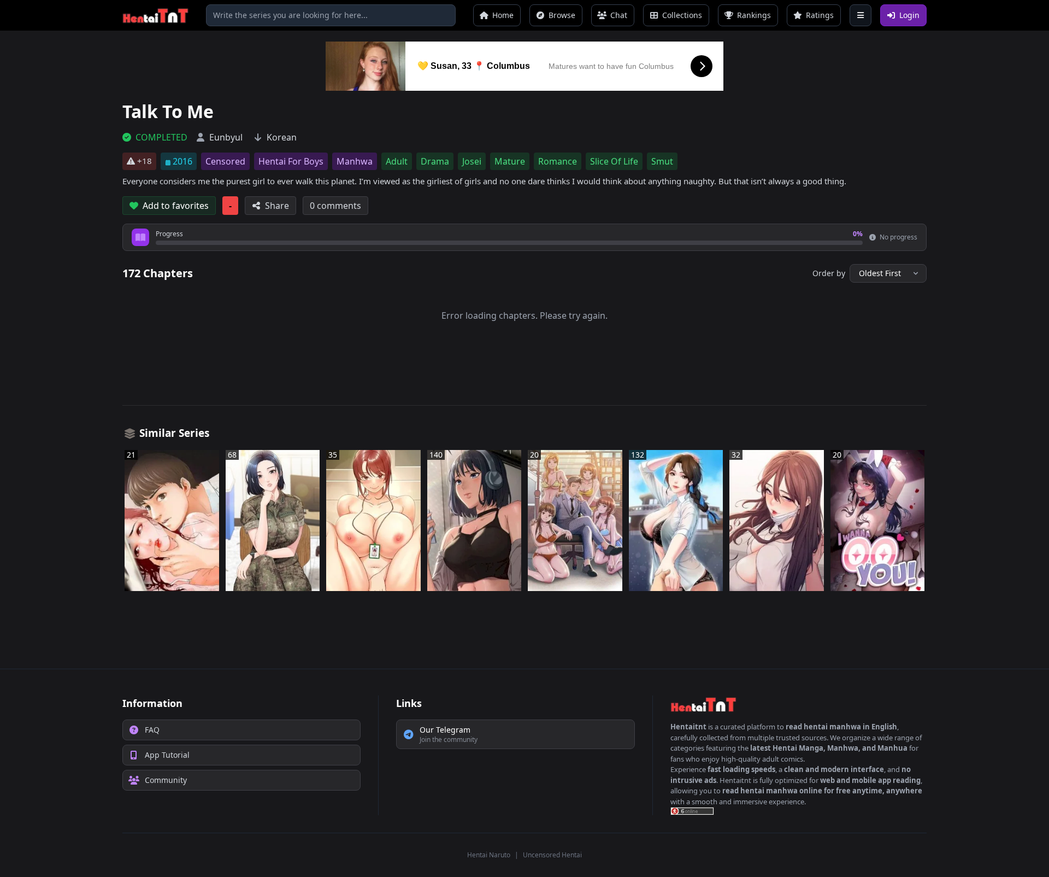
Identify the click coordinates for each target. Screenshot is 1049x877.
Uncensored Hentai (552, 855)
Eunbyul (226, 137)
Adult (397, 161)
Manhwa (355, 161)
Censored (225, 161)
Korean (282, 137)
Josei (471, 161)
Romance (557, 161)
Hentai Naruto (488, 855)
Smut (662, 161)
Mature (509, 161)
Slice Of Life (614, 161)
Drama (435, 161)
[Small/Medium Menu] (860, 15)
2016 (182, 161)
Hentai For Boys (290, 161)
